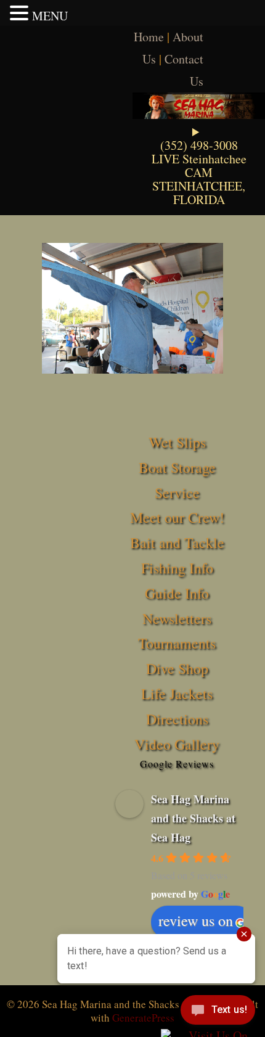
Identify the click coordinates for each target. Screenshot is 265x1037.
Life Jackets (177, 693)
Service (177, 492)
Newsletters (176, 618)
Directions (177, 719)
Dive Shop (177, 668)
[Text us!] (218, 1012)
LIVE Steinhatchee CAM (199, 165)
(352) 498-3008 (199, 145)
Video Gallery (176, 744)
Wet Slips (177, 442)
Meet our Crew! (177, 517)
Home (149, 36)
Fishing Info (177, 568)
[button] (21, 13)
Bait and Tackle (177, 542)
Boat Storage (177, 467)
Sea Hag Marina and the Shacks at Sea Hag (193, 818)
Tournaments (177, 643)
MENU (50, 15)
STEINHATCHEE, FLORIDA (198, 193)
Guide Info (177, 593)
